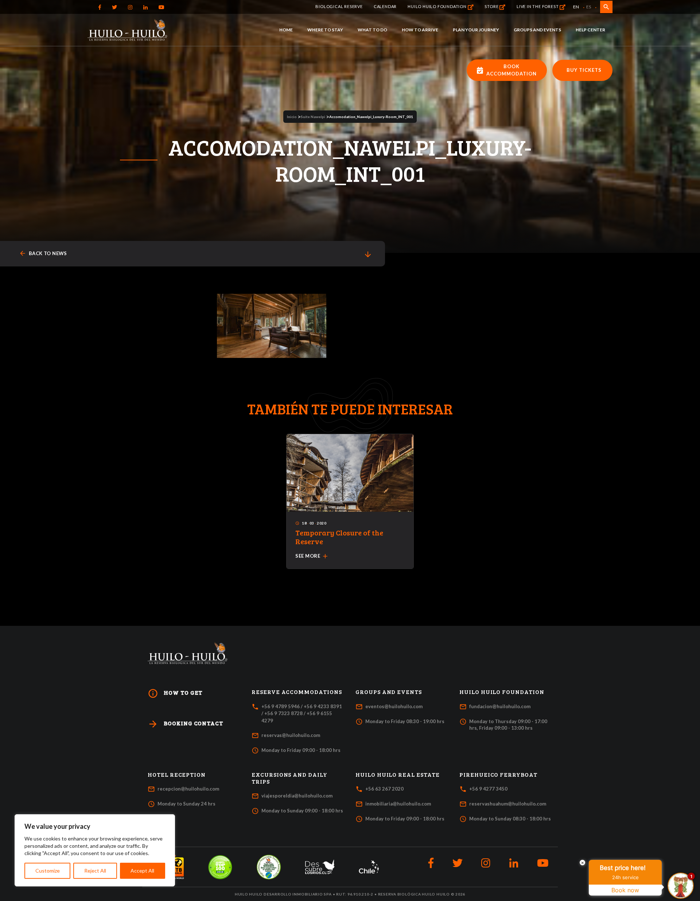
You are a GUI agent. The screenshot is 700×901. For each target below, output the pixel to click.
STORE (492, 6)
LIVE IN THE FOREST (538, 6)
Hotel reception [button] (177, 774)
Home (286, 29)
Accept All (142, 870)
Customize (47, 870)
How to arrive (420, 29)
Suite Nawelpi (313, 116)
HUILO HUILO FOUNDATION (437, 6)
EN (576, 6)
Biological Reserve (338, 6)
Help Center (590, 29)
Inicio (292, 116)
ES (588, 6)
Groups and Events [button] (388, 691)
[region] (95, 850)
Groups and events (537, 29)
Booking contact (185, 724)
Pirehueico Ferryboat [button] (498, 774)
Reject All (95, 870)
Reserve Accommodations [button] (297, 691)
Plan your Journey (476, 29)
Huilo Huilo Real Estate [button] (397, 774)
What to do (372, 29)
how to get (175, 693)
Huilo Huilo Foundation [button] (501, 691)
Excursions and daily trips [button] (289, 778)
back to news (43, 253)
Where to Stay (325, 29)
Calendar (385, 6)
